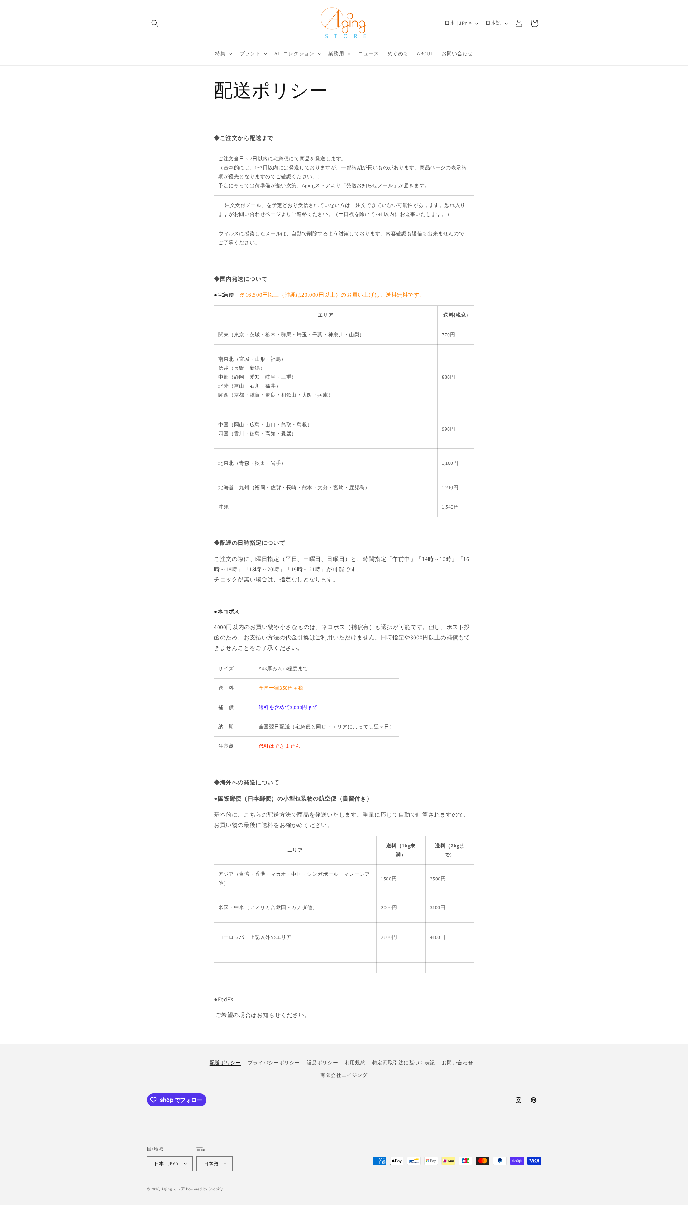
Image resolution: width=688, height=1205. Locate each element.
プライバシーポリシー (274, 1062)
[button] (155, 23)
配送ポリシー (225, 1062)
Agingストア (173, 1188)
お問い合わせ (457, 1062)
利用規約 (355, 1062)
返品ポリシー (322, 1062)
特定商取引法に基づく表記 (403, 1062)
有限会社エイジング (343, 1075)
